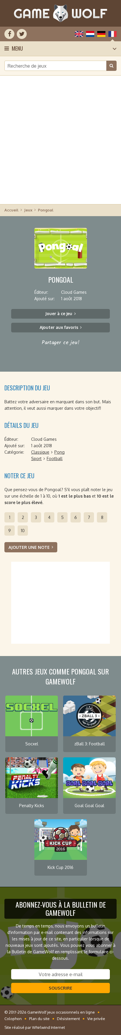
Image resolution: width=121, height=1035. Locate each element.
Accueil (11, 210)
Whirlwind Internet (48, 1027)
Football (55, 458)
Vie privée (96, 1018)
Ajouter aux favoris (59, 327)
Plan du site (39, 1018)
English (79, 34)
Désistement (68, 1018)
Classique (40, 452)
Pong (59, 452)
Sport (36, 458)
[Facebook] (9, 34)
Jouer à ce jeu (58, 313)
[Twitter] (22, 34)
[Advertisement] (60, 139)
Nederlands (90, 34)
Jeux (28, 210)
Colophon (13, 1018)
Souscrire (60, 988)
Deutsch (101, 34)
